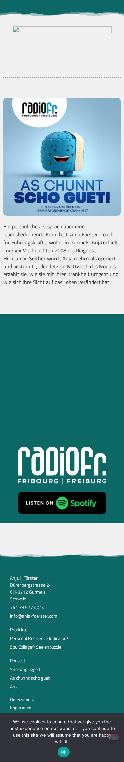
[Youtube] (62, 8)
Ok (64, 752)
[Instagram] (51, 8)
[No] (113, 737)
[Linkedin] (73, 8)
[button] (62, 68)
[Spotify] (84, 8)
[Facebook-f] (40, 8)
